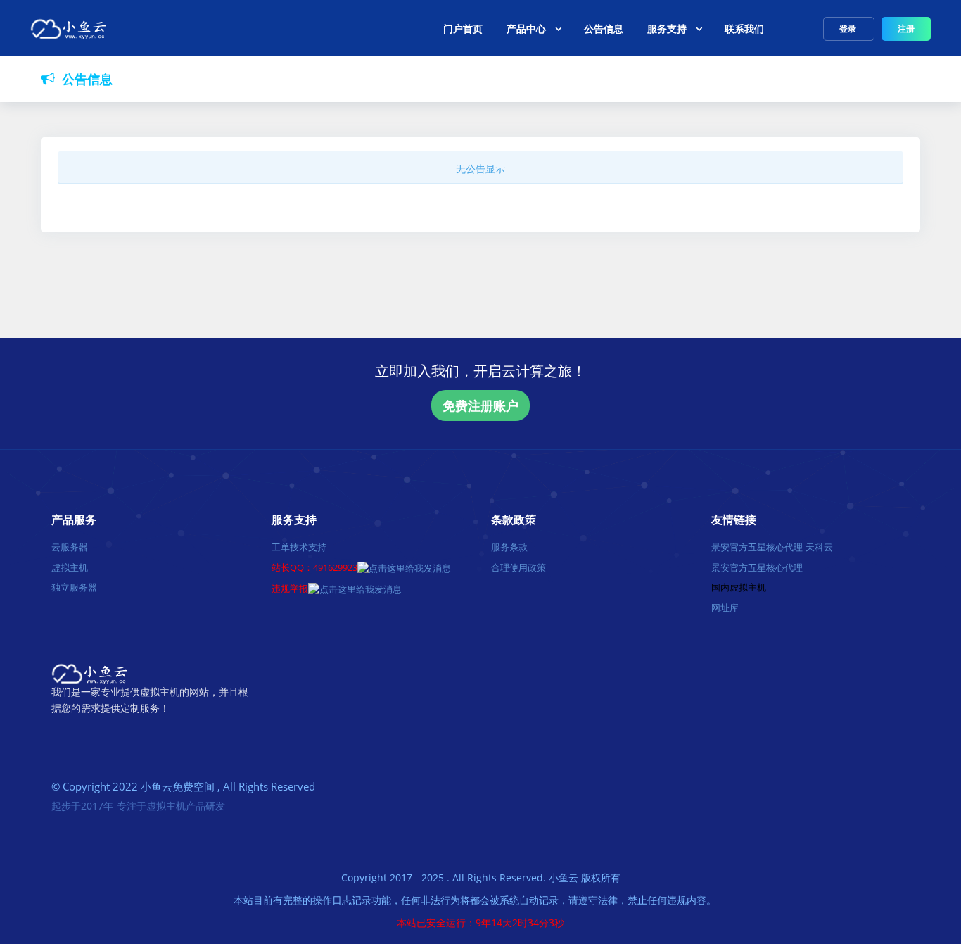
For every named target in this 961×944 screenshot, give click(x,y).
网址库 (725, 607)
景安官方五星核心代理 (757, 567)
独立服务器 (74, 587)
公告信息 (603, 28)
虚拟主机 (69, 567)
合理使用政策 (518, 567)
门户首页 (463, 28)
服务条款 (509, 547)
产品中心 (526, 28)
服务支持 (667, 28)
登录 (848, 29)
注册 (906, 29)
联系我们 (744, 28)
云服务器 (69, 547)
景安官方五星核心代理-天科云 (772, 547)
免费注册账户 (480, 405)
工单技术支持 (299, 547)
